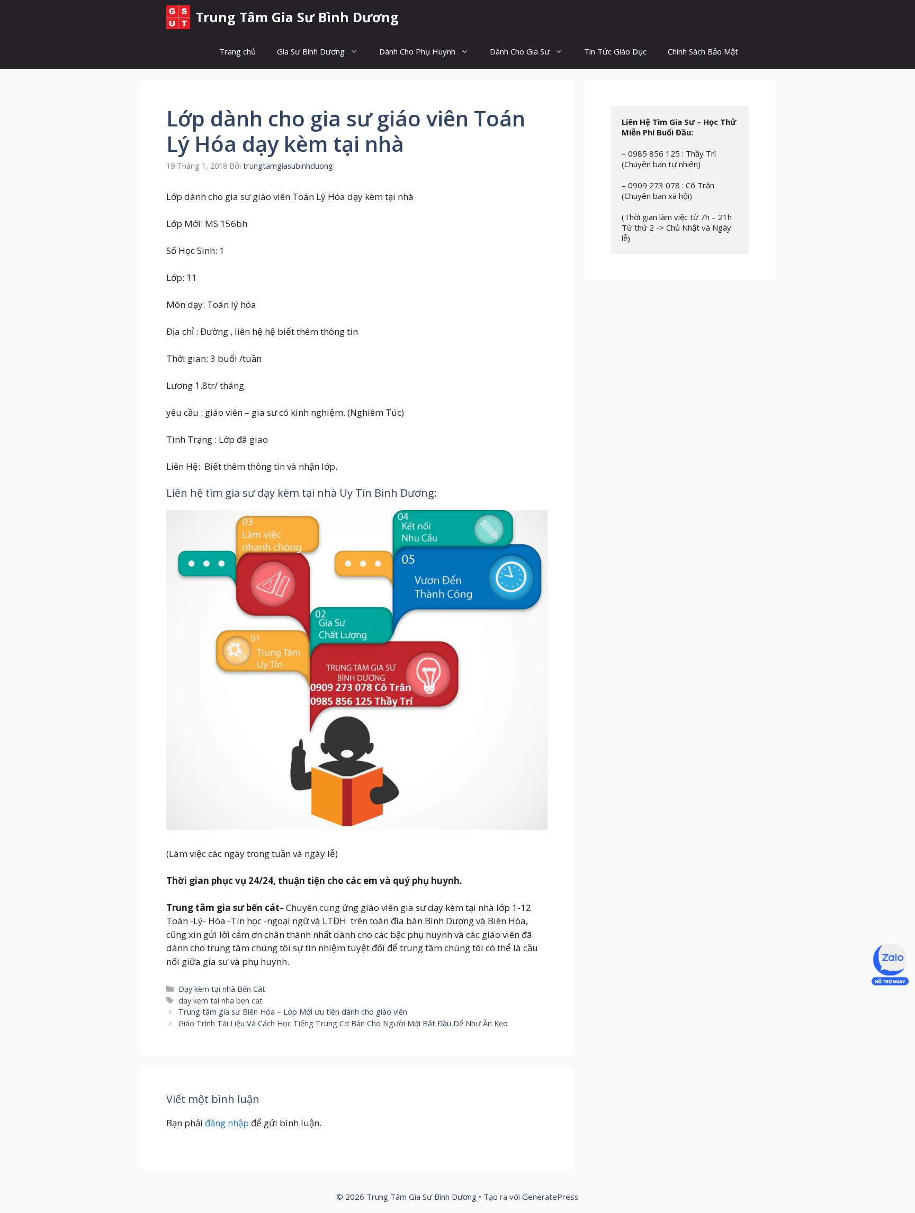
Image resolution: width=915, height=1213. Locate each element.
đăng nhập (227, 1123)
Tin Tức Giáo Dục (615, 51)
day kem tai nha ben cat (220, 1001)
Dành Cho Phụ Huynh (417, 51)
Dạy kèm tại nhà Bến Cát (221, 989)
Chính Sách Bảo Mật (703, 51)
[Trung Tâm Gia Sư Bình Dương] (178, 17)
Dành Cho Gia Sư (520, 51)
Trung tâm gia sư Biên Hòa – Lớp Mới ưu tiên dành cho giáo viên (292, 1012)
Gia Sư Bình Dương (311, 51)
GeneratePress (550, 1196)
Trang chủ (237, 51)
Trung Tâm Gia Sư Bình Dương (297, 17)
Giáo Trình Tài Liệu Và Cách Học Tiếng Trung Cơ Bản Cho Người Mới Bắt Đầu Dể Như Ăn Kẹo (343, 1023)
